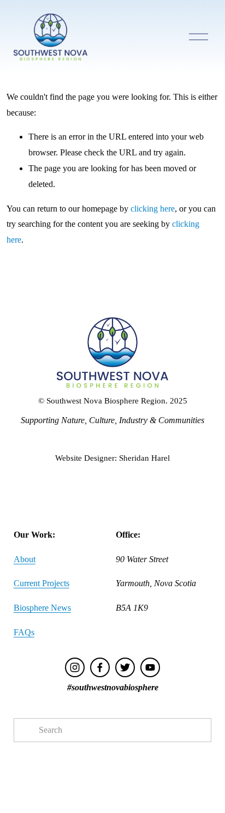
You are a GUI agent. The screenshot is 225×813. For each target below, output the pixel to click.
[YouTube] (150, 667)
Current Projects (41, 583)
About (24, 559)
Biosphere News (42, 607)
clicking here (153, 208)
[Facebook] (100, 667)
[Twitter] (125, 667)
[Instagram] (75, 667)
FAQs (24, 632)
